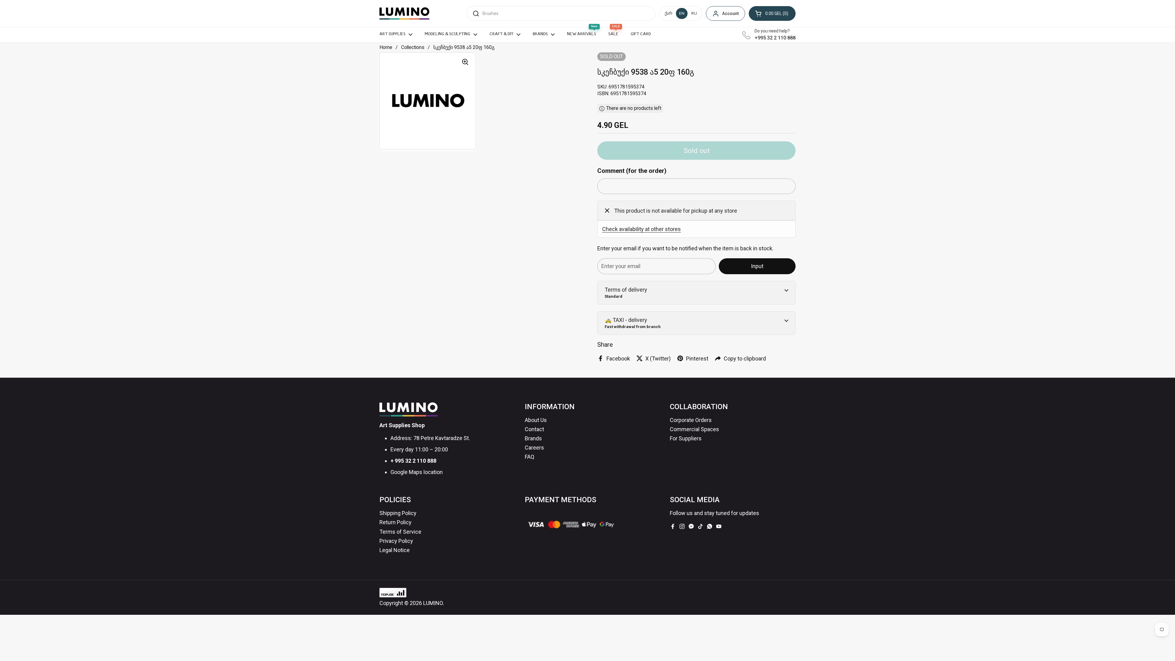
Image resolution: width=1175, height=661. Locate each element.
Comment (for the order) (631, 170)
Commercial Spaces (694, 429)
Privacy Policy (396, 541)
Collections (412, 47)
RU (694, 13)
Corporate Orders (691, 420)
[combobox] (560, 13)
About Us (536, 420)
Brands (533, 438)
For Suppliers (686, 438)
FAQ (529, 457)
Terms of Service (400, 531)
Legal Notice (394, 550)
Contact (534, 429)
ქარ (668, 13)
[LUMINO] (404, 13)
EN (681, 13)
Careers (534, 447)
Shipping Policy (397, 513)
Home (385, 47)
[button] (772, 13)
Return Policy (395, 522)
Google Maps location (416, 472)
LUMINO (433, 603)
